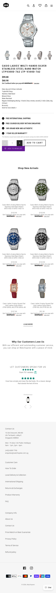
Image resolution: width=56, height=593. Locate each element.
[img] (28, 369)
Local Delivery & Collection (15, 475)
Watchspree (31, 584)
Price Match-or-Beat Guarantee (17, 532)
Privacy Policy (10, 539)
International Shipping (14, 482)
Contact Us (9, 526)
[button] (26, 407)
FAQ (6, 501)
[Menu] (51, 5)
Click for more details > (9, 108)
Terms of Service (11, 545)
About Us (9, 519)
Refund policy (10, 552)
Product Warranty (12, 495)
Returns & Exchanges (13, 488)
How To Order (10, 468)
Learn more (36, 83)
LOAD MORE (28, 324)
